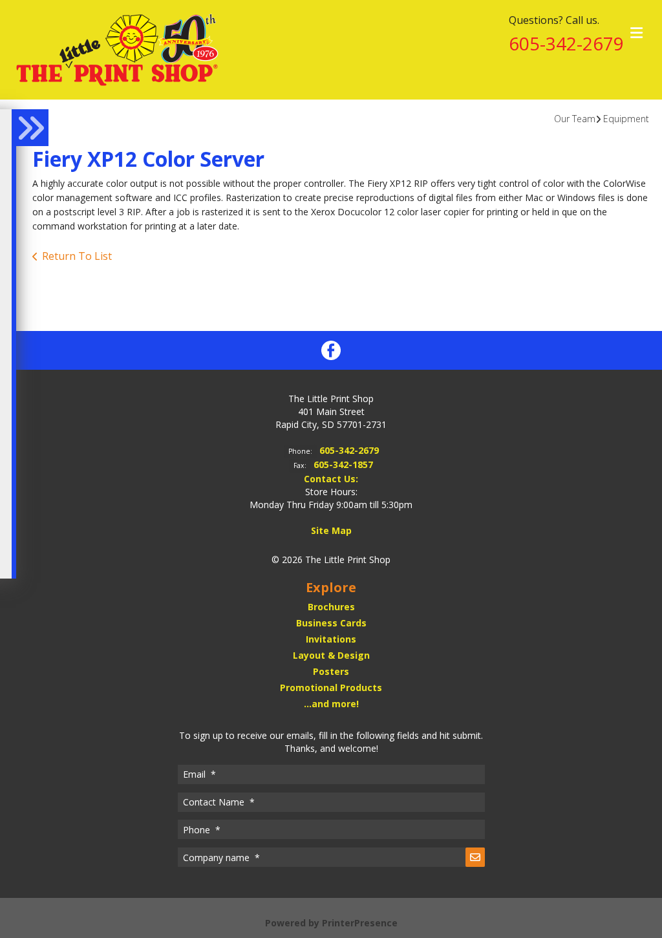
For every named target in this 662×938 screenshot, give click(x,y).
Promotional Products (331, 687)
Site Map (331, 530)
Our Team (574, 118)
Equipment (626, 118)
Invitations (331, 639)
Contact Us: (331, 479)
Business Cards (331, 623)
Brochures (331, 607)
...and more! (331, 704)
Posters (331, 671)
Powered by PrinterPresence (331, 923)
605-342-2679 (566, 43)
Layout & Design (331, 655)
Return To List (77, 256)
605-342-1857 (343, 464)
